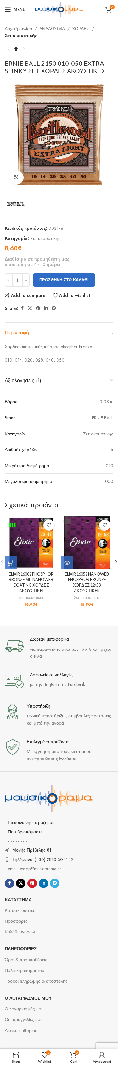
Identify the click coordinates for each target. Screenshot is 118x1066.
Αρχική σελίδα (18, 28)
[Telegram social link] (54, 308)
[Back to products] (16, 49)
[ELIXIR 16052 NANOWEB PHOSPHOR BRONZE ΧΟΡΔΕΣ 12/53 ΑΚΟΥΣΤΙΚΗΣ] (87, 542)
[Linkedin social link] (46, 308)
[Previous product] (8, 49)
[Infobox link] (59, 648)
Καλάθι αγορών (20, 932)
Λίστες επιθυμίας (21, 1030)
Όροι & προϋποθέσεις (26, 960)
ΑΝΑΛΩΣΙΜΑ (52, 28)
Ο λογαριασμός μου (24, 1009)
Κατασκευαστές (20, 910)
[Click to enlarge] (16, 177)
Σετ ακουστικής (21, 35)
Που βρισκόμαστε (25, 832)
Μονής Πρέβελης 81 (31, 850)
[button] (11, 562)
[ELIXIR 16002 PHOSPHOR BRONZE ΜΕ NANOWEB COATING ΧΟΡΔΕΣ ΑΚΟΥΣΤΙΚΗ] (31, 542)
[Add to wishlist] (48, 525)
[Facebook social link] (22, 308)
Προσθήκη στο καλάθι (64, 280)
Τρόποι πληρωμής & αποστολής (36, 981)
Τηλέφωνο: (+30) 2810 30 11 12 (43, 859)
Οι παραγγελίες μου (24, 1019)
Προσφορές (16, 921)
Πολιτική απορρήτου (24, 970)
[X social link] (30, 308)
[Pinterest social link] (38, 308)
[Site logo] (59, 9)
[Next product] (23, 49)
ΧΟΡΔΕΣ (80, 28)
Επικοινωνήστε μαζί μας (31, 822)
